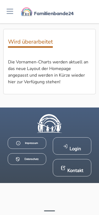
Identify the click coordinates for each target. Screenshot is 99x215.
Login (75, 149)
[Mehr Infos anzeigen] (49, 211)
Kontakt (75, 170)
